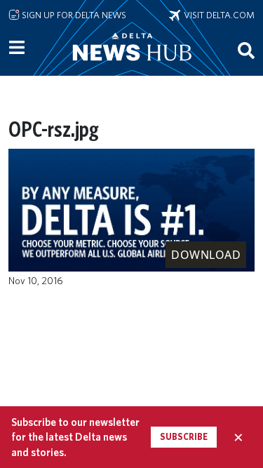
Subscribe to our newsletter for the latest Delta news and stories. (75, 437)
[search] (246, 50)
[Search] (246, 50)
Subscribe (184, 437)
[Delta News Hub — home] (132, 66)
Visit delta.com (217, 14)
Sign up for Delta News (73, 14)
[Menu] (16, 47)
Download (206, 254)
